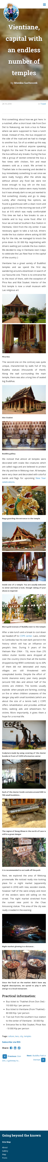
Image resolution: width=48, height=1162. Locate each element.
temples (27, 1036)
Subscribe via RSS (11, 1042)
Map (4, 1154)
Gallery (5, 1151)
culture (11, 1036)
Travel (43, 104)
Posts (4, 1158)
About (5, 1147)
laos (17, 1036)
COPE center (26, 635)
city (21, 1036)
